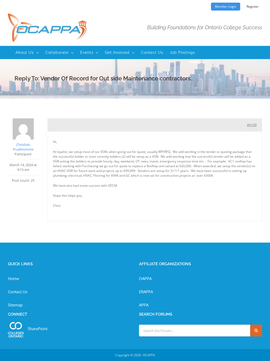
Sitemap (15, 304)
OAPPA (145, 278)
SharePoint (37, 328)
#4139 (252, 125)
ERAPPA (146, 291)
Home (13, 278)
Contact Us (17, 291)
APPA (143, 304)
